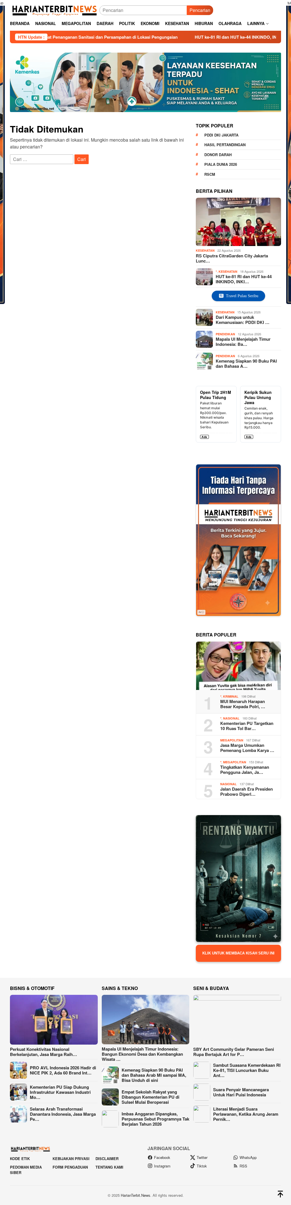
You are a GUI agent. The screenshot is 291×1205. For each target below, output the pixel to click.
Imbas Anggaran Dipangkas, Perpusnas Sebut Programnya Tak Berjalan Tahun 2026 (155, 1119)
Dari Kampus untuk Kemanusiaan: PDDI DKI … (242, 320)
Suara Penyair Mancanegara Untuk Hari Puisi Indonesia (241, 1092)
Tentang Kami (109, 1167)
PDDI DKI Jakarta (221, 135)
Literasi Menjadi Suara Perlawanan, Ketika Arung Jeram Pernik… (245, 1114)
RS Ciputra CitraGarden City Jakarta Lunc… (232, 258)
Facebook (162, 1157)
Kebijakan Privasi (71, 1158)
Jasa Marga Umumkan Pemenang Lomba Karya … (247, 748)
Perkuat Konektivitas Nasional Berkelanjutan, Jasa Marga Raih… (43, 1052)
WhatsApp (248, 1157)
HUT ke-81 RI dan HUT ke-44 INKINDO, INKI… (244, 279)
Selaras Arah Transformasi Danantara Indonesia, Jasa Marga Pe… (63, 1114)
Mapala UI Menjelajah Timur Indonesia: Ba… (243, 341)
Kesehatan (205, 250)
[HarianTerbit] (54, 9)
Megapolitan (231, 740)
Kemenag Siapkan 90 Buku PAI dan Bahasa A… (246, 363)
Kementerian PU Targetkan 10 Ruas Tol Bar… (246, 726)
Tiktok (202, 1166)
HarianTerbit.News (135, 1195)
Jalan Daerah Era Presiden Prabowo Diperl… (246, 791)
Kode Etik (20, 1158)
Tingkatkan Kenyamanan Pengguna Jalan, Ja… (244, 769)
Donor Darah (218, 154)
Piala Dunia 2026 (220, 164)
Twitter (202, 1157)
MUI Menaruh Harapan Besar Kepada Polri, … (242, 704)
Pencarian (200, 10)
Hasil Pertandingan (225, 144)
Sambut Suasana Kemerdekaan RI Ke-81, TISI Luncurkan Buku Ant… (246, 1070)
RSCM (209, 174)
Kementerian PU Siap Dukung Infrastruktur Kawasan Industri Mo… (60, 1092)
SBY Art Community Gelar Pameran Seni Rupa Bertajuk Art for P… (233, 1052)
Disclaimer (107, 1158)
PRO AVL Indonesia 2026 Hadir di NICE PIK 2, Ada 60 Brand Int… (63, 1070)
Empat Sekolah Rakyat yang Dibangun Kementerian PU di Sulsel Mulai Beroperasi (150, 1097)
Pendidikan (225, 334)
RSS (243, 1166)
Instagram (162, 1166)
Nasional (231, 718)
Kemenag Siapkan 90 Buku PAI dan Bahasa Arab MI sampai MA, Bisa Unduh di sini (154, 1075)
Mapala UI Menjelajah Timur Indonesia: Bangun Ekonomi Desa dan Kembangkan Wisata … (142, 1054)
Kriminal (230, 696)
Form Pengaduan (70, 1167)
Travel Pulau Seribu (242, 296)
